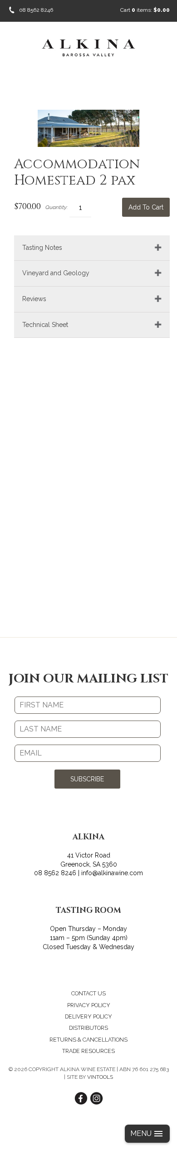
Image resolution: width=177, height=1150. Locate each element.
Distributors (88, 1027)
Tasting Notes (42, 247)
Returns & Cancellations (88, 1039)
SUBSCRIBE (87, 779)
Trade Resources (88, 1051)
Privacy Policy (88, 1005)
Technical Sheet (45, 324)
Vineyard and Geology (55, 273)
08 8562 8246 (36, 10)
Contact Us (88, 993)
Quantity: (56, 207)
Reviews (34, 298)
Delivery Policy (88, 1016)
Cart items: (145, 10)
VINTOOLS (100, 1077)
